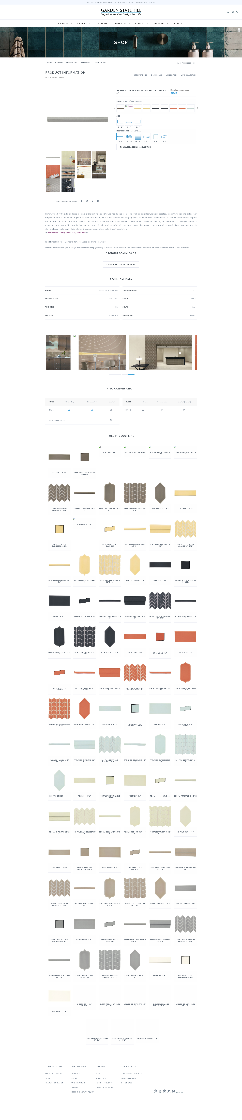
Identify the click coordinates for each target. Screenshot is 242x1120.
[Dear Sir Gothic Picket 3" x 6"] (129, 122)
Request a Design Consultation (137, 147)
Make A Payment (78, 1092)
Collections (86, 62)
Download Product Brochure (122, 264)
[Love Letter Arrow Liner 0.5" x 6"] (182, 104)
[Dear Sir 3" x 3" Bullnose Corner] (155, 136)
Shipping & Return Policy (82, 1101)
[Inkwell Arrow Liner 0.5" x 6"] (164, 104)
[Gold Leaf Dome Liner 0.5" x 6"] (138, 104)
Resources (120, 23)
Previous (114, 108)
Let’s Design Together (131, 1083)
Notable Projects (104, 1092)
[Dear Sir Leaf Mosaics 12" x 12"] (138, 136)
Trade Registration (54, 1092)
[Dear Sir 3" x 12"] (120, 122)
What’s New (101, 1087)
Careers (74, 1096)
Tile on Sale (126, 1092)
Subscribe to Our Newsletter (169, 1103)
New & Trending (128, 1087)
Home (49, 62)
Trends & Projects (104, 1096)
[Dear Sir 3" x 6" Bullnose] (164, 136)
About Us (63, 23)
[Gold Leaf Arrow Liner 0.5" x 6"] (146, 104)
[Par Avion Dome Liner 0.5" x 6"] (191, 104)
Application (171, 75)
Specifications (140, 75)
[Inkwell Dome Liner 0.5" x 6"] (155, 104)
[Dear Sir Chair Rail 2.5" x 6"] (146, 136)
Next (197, 108)
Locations (101, 23)
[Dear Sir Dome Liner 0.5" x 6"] (120, 104)
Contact (140, 23)
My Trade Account (54, 1083)
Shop (47, 1087)
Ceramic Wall (72, 62)
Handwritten (100, 62)
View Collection (188, 75)
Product (82, 23)
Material (59, 62)
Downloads (156, 75)
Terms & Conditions (190, 1118)
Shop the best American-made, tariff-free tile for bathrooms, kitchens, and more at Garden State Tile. (121, 2)
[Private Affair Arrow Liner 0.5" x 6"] (120, 136)
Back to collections (186, 63)
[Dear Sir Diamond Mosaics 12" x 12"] (129, 136)
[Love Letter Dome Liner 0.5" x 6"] (173, 104)
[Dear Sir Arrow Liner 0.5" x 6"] (129, 104)
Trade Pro (159, 23)
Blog (176, 23)
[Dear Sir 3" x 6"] (138, 122)
